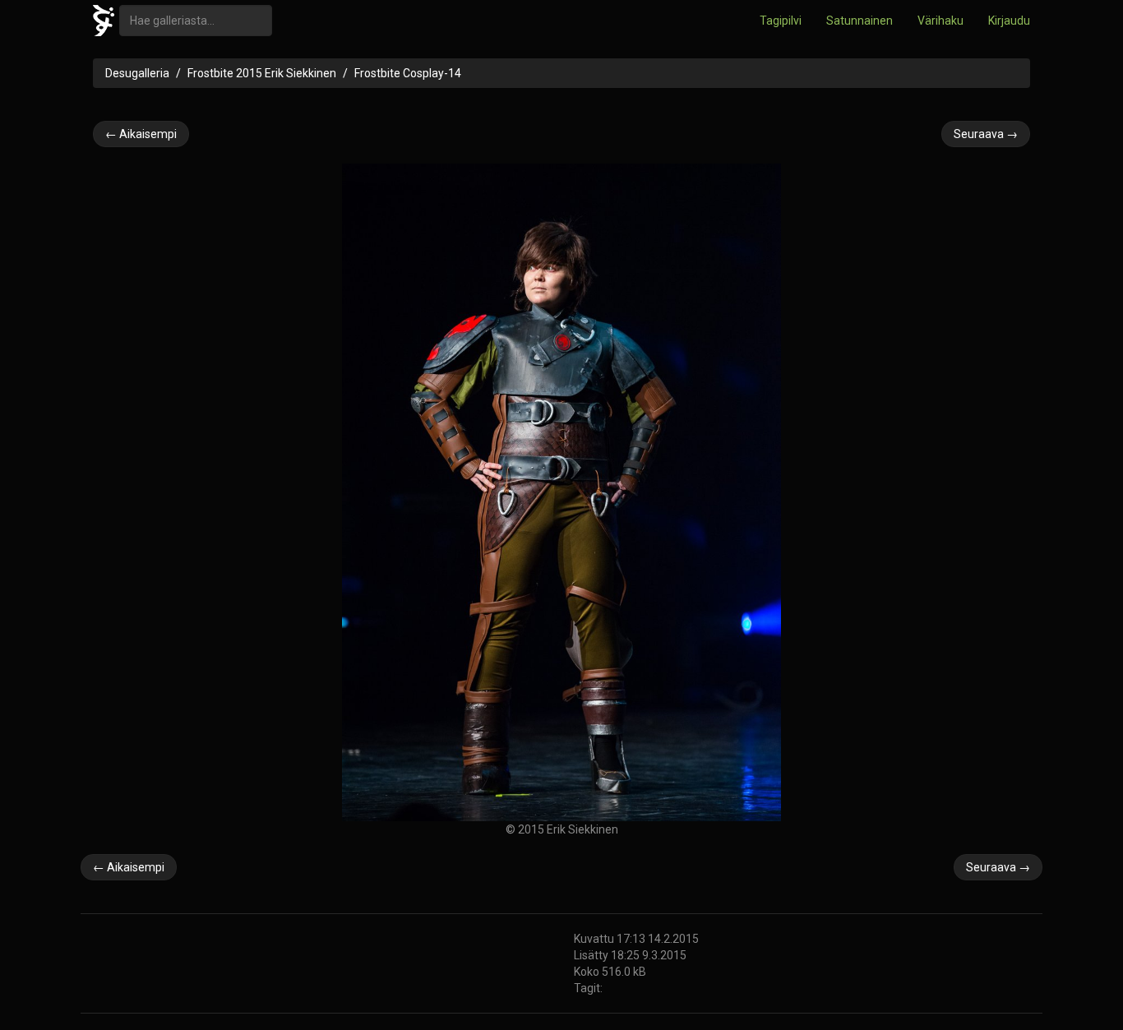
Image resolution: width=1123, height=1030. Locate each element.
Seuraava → (986, 134)
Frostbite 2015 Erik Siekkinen (261, 73)
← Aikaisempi (141, 134)
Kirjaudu (1009, 20)
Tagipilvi (781, 20)
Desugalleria (137, 73)
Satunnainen (859, 20)
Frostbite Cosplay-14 (407, 73)
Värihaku (940, 20)
